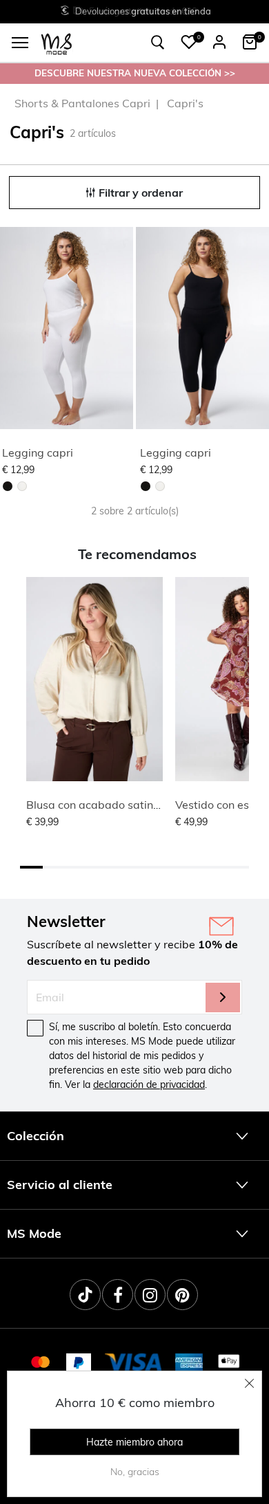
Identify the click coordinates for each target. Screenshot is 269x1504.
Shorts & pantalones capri (82, 103)
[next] (120, 330)
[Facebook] (117, 1294)
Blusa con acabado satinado (99, 804)
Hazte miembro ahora (134, 1442)
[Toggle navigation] (20, 42)
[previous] (11, 330)
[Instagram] (150, 1294)
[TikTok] (85, 1294)
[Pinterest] (182, 1294)
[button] (189, 42)
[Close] (249, 1382)
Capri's (185, 103)
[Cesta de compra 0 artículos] (249, 42)
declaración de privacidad (149, 1084)
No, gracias (134, 1471)
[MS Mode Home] (56, 43)
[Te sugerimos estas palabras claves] (158, 43)
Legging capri (37, 452)
